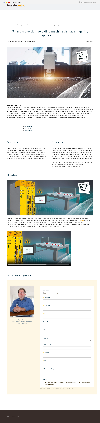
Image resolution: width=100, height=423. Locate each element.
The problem (28, 128)
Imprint (9, 416)
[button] (92, 7)
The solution (28, 130)
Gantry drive (28, 126)
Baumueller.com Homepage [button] (88, 2)
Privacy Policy (16, 416)
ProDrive (81, 220)
